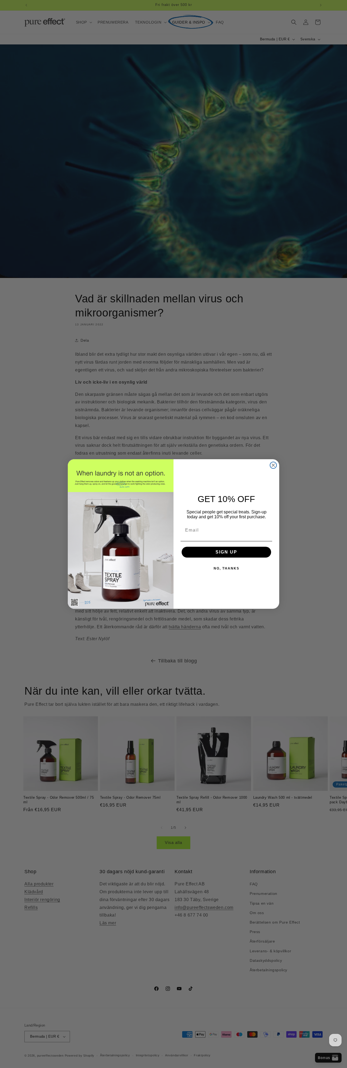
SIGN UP (226, 552)
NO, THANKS (226, 568)
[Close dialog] (273, 465)
